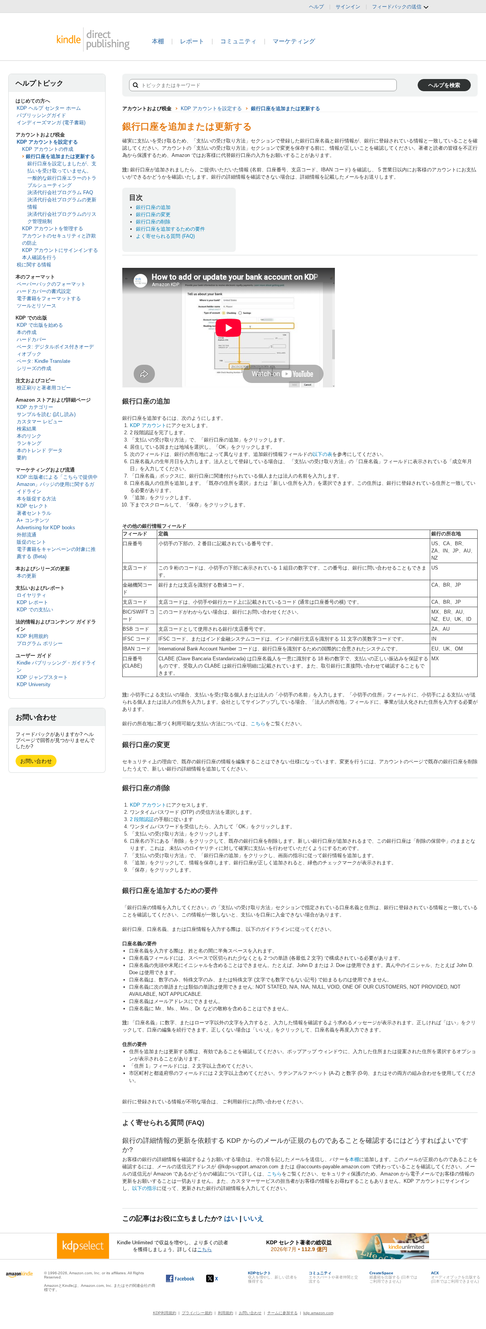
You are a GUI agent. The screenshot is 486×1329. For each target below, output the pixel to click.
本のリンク (29, 436)
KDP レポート (32, 602)
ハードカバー (31, 339)
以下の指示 (144, 1188)
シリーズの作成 (34, 368)
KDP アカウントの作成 (47, 149)
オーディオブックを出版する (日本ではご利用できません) (455, 1277)
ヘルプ (316, 6)
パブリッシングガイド (41, 115)
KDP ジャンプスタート (42, 677)
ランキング (29, 443)
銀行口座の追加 (153, 207)
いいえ (253, 1218)
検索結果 (26, 429)
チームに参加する (282, 1313)
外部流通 (26, 535)
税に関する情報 (34, 264)
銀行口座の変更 (153, 214)
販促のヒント (31, 542)
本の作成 (26, 332)
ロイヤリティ (31, 595)
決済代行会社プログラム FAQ (60, 192)
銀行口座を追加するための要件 (170, 229)
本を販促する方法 (36, 499)
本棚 (158, 41)
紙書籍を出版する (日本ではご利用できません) (393, 1277)
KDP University (33, 684)
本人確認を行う (39, 257)
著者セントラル (34, 513)
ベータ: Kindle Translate (43, 361)
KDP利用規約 (164, 1313)
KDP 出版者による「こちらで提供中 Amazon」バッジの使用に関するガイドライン (57, 484)
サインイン (348, 6)
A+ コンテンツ (33, 520)
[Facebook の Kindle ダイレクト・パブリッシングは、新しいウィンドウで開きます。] (180, 1278)
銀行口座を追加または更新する (60, 156)
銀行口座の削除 (153, 222)
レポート (192, 41)
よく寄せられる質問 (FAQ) (165, 236)
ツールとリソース (36, 306)
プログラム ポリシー (40, 643)
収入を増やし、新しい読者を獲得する (272, 1277)
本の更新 (26, 576)
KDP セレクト (32, 506)
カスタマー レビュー (40, 421)
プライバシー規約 (197, 1313)
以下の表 (322, 454)
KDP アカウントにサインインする (60, 250)
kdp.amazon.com (318, 1313)
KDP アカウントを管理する (52, 228)
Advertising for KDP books (46, 527)
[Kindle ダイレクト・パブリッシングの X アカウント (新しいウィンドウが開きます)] (220, 1278)
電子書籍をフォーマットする (49, 298)
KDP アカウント (148, 425)
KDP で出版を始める (40, 325)
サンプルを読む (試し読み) (46, 414)
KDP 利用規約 (32, 636)
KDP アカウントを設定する (47, 142)
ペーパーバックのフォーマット (51, 284)
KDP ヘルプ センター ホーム (49, 108)
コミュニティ (238, 41)
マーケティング (294, 41)
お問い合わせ (36, 761)
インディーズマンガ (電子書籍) (51, 122)
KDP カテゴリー (35, 407)
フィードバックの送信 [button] (397, 6)
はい (231, 1218)
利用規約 (225, 1313)
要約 (22, 457)
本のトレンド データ (40, 450)
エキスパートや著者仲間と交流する (333, 1277)
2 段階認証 (142, 819)
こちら (258, 723)
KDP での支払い (35, 609)
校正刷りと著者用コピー (44, 388)
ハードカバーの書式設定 (44, 291)
